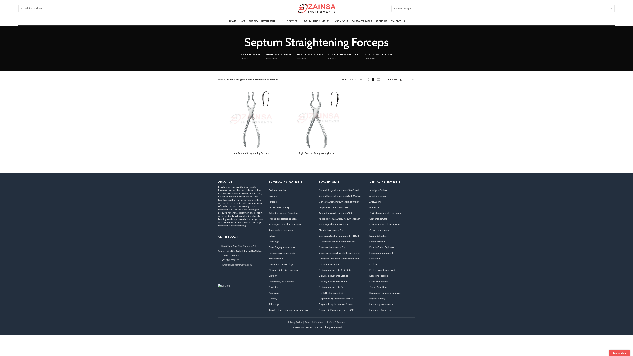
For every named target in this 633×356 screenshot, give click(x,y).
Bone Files (374, 207)
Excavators (374, 258)
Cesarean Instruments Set (332, 247)
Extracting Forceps (378, 275)
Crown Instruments (379, 230)
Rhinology (274, 304)
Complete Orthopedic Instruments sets (339, 258)
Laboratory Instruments (381, 304)
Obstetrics (274, 287)
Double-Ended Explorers (381, 247)
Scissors (273, 195)
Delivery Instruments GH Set (333, 275)
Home (221, 79)
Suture (272, 235)
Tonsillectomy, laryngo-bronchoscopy (288, 310)
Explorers (374, 264)
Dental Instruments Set (331, 292)
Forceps (273, 201)
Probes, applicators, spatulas (283, 218)
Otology (273, 298)
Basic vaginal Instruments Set (334, 224)
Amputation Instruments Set (333, 207)
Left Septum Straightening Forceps (251, 153)
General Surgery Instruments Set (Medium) (340, 195)
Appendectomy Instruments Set (335, 213)
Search (257, 8)
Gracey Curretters (378, 287)
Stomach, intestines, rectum (283, 270)
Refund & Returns (336, 322)
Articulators (375, 201)
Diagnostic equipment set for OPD (336, 298)
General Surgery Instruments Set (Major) (339, 201)
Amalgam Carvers (378, 195)
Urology (273, 275)
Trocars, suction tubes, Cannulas (285, 224)
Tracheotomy (276, 258)
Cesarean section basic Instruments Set (339, 253)
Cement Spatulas (378, 218)
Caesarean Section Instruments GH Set (339, 235)
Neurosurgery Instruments (282, 253)
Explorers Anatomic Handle (383, 270)
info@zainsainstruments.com (237, 264)
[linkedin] (229, 275)
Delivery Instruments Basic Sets (335, 270)
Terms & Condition (314, 322)
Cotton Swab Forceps (280, 207)
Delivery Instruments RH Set (333, 281)
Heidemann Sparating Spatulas (385, 292)
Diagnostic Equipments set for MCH (337, 310)
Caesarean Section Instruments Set (337, 241)
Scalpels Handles (277, 190)
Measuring (274, 292)
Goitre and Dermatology (281, 264)
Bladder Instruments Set (331, 230)
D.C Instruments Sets (330, 264)
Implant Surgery (377, 298)
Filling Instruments (378, 281)
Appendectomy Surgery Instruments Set (339, 218)
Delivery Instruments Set (331, 287)
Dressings (274, 241)
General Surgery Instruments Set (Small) (339, 190)
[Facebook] (220, 275)
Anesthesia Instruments (281, 230)
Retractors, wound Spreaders (283, 213)
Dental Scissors (377, 241)
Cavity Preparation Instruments (385, 213)
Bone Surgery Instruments (282, 247)
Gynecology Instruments (281, 281)
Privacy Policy (295, 322)
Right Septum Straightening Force (316, 153)
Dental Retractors (378, 235)
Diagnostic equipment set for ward (336, 304)
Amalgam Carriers (378, 190)
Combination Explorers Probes (385, 224)
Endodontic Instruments (381, 253)
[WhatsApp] (234, 275)
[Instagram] (225, 275)
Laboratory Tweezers (380, 310)
